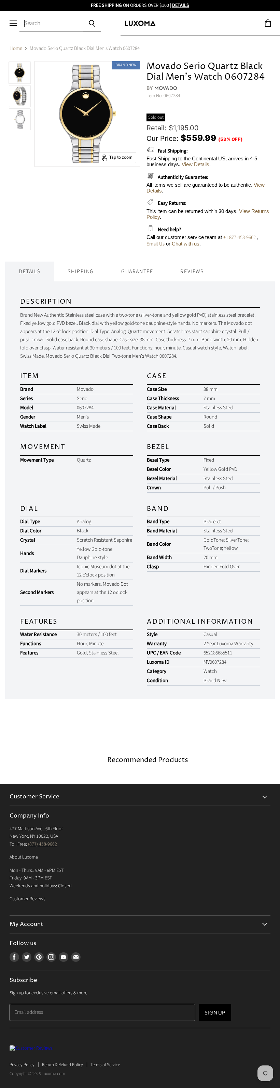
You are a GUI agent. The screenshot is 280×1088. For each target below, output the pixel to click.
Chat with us (185, 244)
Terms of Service (105, 1065)
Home (16, 48)
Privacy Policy (22, 1065)
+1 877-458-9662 (239, 237)
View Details (195, 164)
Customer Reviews (27, 898)
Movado (166, 88)
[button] (279, 1086)
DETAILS (180, 5)
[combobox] (51, 23)
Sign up (215, 1012)
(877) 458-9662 (42, 844)
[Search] (92, 23)
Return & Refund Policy (62, 1065)
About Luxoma (24, 857)
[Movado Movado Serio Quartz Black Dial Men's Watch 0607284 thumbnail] (20, 96)
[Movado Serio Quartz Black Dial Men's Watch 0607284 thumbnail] (20, 73)
